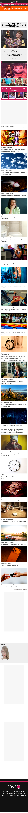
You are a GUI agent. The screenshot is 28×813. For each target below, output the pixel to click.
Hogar (11, 793)
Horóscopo (23, 795)
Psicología (21, 793)
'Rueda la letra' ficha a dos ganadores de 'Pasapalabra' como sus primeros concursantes (15, 8)
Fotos (10, 4)
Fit (14, 791)
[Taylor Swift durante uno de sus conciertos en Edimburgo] (4, 95)
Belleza (10, 791)
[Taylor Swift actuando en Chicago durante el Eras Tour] (12, 95)
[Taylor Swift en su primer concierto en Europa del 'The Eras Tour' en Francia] (19, 95)
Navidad (16, 795)
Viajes (11, 795)
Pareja (18, 791)
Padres (23, 791)
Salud (15, 793)
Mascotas (5, 795)
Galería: (14, 89)
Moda (5, 791)
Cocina (5, 793)
